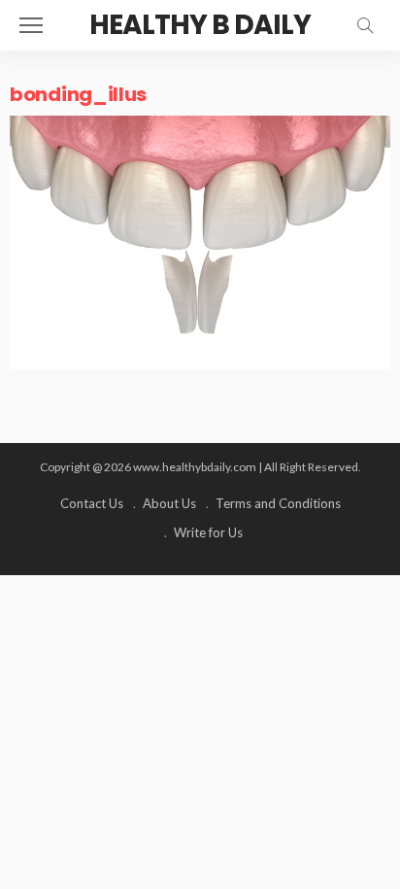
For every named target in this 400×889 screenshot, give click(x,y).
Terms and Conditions (278, 503)
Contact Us (91, 503)
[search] (365, 25)
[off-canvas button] (31, 25)
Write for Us (208, 532)
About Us (169, 503)
